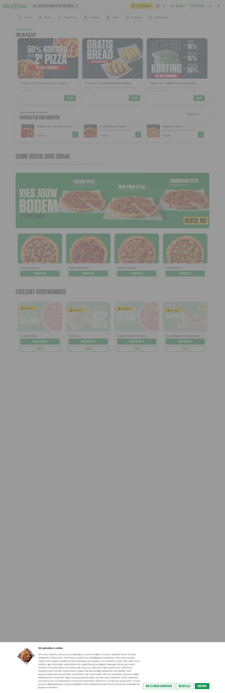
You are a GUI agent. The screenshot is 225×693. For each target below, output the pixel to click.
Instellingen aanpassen (159, 686)
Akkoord (202, 686)
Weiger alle (185, 686)
